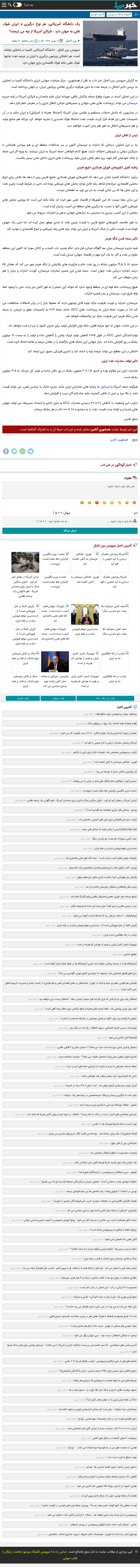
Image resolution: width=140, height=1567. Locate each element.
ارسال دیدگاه (70, 531)
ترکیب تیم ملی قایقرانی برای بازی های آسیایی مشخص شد (108, 820)
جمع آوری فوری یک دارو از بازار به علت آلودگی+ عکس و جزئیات (105, 1297)
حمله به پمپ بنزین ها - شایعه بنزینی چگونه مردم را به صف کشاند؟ (104, 1249)
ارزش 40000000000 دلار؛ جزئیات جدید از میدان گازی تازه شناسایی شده (102, 1428)
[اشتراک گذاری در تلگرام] (30, 454)
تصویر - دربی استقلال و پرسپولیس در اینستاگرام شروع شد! (108, 1172)
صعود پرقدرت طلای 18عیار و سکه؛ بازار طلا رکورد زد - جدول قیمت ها (103, 1390)
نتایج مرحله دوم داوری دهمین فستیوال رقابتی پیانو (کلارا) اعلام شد (104, 897)
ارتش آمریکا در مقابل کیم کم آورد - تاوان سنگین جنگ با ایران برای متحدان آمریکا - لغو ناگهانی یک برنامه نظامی (25, 586)
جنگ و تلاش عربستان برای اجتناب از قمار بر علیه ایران (25, 681)
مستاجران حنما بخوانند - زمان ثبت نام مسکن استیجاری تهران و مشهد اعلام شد (98, 1409)
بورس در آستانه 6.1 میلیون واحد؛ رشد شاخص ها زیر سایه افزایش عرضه (102, 1191)
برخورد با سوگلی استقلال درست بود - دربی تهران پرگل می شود (105, 1335)
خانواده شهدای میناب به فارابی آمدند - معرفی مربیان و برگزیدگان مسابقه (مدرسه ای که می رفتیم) (89, 1182)
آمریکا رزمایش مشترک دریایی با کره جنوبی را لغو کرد (115, 582)
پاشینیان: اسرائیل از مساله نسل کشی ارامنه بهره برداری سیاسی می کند (55, 681)
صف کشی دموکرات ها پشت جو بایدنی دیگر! (115, 631)
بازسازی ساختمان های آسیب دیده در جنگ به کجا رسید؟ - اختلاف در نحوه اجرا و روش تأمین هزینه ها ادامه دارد (82, 1114)
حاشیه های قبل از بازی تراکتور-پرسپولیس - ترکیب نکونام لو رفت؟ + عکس (101, 1361)
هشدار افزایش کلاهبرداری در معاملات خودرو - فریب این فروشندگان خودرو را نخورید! (95, 1201)
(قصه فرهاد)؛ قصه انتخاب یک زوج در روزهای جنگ (112, 723)
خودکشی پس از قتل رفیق (124, 1143)
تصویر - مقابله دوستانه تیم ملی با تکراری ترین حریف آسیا (108, 1105)
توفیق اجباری (130, 954)
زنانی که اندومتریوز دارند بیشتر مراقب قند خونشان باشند (109, 1076)
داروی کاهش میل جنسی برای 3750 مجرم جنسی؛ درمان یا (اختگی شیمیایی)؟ (98, 1371)
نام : (135, 513)
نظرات (128, 478)
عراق (13, 270)
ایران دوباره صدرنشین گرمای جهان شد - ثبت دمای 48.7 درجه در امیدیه (101, 1085)
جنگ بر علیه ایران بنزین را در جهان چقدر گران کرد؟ (111, 1400)
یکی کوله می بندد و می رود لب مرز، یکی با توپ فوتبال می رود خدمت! (101, 1307)
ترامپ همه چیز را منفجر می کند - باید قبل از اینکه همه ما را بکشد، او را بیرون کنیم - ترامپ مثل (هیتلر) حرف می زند (80, 1268)
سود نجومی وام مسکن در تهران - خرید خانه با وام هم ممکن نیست (104, 1326)
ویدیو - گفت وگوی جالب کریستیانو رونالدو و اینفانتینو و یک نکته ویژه (103, 868)
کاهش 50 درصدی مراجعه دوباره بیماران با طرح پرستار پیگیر (107, 1477)
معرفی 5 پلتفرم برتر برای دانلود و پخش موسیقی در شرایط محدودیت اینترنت (98, 1018)
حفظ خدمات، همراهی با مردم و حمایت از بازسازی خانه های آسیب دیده (102, 1066)
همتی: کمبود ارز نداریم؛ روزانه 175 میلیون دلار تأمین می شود (107, 1486)
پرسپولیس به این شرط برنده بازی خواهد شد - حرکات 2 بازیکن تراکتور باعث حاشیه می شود (91, 1515)
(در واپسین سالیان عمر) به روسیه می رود (116, 772)
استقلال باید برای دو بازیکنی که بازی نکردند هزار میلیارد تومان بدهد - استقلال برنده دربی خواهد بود (88, 999)
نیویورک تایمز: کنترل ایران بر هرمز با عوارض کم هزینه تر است (85, 681)
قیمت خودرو (23, 698)
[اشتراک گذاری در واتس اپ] (22, 454)
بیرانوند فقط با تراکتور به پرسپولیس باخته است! (113, 1230)
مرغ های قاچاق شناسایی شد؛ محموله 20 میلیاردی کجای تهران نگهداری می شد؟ (97, 973)
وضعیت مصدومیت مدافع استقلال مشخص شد (113, 1153)
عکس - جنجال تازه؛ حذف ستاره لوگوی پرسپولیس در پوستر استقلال (103, 1525)
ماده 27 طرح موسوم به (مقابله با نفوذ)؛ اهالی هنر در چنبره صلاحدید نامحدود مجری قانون (93, 1316)
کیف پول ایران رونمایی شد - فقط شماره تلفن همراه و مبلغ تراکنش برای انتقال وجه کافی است (91, 1009)
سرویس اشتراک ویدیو (37, 1551)
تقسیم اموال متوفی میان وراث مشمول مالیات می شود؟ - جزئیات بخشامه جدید (98, 1057)
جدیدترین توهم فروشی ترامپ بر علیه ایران (85, 631)
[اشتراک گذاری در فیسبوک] (6, 454)
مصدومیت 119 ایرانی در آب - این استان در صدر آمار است (108, 1287)
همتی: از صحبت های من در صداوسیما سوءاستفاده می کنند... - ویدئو (102, 1448)
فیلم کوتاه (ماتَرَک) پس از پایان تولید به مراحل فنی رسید (109, 829)
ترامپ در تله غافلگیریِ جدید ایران (114, 678)
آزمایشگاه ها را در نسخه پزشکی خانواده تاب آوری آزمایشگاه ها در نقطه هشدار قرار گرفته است (91, 964)
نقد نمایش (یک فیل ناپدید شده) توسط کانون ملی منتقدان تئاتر (106, 1162)
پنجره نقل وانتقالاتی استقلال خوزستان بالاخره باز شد (111, 887)
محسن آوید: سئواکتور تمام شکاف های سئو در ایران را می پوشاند (105, 781)
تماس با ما (60, 1551)
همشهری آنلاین (119, 440)
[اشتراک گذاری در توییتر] (14, 454)
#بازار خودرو (97, 14)
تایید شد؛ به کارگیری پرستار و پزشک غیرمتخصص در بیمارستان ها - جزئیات (100, 1095)
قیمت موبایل (58, 698)
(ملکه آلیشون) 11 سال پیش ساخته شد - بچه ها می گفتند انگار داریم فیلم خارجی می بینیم (93, 1134)
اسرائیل (105, 386)
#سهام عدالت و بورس (119, 14)
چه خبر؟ (28, 5)
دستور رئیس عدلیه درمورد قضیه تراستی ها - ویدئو (112, 1467)
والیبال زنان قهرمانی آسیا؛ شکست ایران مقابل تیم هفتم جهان (107, 877)
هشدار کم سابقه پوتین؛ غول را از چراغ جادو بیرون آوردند (109, 1496)
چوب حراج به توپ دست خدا (122, 1457)
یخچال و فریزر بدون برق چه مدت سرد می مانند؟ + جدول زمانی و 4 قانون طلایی (97, 1047)
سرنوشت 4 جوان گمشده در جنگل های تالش (115, 1438)
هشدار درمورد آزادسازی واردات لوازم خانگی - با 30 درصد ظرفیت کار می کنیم (99, 733)
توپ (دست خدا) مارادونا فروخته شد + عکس (115, 1124)
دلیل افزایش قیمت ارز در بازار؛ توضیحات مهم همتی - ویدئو (107, 1419)
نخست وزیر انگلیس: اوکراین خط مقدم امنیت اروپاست (55, 582)
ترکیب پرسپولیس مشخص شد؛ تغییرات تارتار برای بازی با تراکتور (105, 752)
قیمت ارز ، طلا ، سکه (105, 698)
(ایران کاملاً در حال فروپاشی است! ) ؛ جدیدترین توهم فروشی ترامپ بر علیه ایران (25, 636)
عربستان (132, 103)
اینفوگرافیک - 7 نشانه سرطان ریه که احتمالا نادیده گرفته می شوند (105, 916)
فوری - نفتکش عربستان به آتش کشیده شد (85, 579)
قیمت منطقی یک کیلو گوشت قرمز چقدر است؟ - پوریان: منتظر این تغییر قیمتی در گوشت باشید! (89, 1505)
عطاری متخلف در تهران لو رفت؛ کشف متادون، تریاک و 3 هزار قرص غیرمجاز (99, 1278)
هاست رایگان (12, 1551)
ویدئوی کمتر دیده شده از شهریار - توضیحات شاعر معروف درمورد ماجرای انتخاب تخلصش (93, 1534)
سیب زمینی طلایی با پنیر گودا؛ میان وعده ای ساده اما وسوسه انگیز (104, 906)
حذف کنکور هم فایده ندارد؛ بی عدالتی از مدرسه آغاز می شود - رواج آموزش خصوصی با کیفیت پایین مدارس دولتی (80, 1220)
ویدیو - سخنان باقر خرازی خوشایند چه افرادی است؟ (111, 810)
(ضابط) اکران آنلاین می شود (123, 1037)
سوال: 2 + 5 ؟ (61, 513)
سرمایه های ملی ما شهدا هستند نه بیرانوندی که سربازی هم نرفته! (105, 1380)
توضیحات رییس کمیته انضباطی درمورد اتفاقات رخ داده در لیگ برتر (103, 1028)
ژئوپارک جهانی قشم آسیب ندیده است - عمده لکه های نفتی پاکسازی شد (55, 634)
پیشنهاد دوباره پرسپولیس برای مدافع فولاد (116, 714)
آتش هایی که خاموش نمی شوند (121, 1239)
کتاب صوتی (70, 1558)
